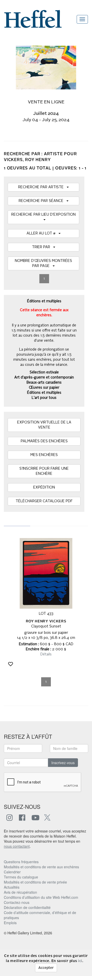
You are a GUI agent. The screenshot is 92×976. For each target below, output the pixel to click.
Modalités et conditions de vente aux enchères (41, 866)
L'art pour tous (44, 398)
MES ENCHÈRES (44, 455)
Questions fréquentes (21, 861)
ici (80, 961)
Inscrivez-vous (63, 762)
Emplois (10, 922)
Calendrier (12, 871)
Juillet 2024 (46, 114)
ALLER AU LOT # (43, 233)
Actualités (11, 887)
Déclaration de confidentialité (27, 907)
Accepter (46, 968)
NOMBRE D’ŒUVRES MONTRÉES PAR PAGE (43, 263)
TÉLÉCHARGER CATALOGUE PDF (44, 501)
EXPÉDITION (44, 487)
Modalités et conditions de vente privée (35, 882)
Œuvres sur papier (44, 387)
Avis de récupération (20, 892)
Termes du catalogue (21, 876)
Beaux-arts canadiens (44, 382)
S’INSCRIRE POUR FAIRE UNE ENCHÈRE (44, 471)
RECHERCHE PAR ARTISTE (42, 187)
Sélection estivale (44, 372)
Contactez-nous (16, 902)
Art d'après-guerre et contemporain (44, 377)
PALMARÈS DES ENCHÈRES (44, 441)
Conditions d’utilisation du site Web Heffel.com (41, 897)
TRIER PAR (42, 247)
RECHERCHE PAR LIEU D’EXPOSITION (43, 217)
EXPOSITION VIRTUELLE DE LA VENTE (44, 425)
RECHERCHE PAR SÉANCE (42, 201)
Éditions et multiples (44, 393)
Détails (46, 654)
